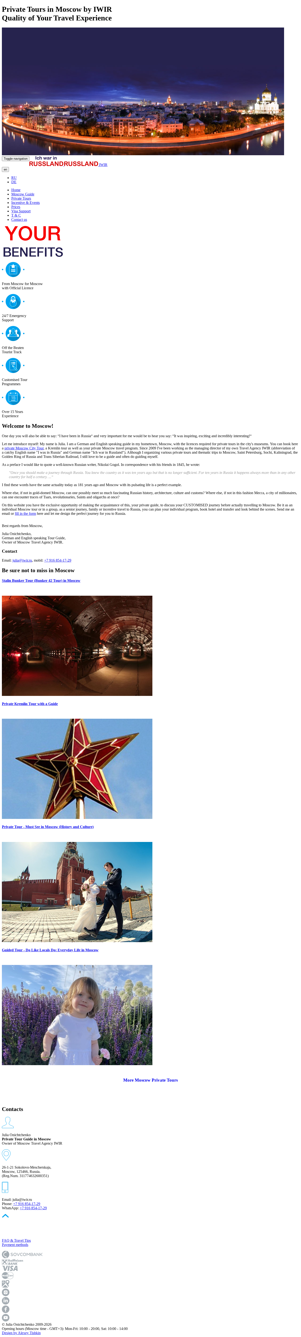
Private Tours (21, 198)
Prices (15, 207)
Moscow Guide (22, 194)
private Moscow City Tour (24, 448)
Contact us (19, 220)
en (5, 169)
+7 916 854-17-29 (57, 560)
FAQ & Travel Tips (16, 1240)
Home (15, 190)
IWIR (102, 165)
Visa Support (21, 211)
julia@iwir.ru (22, 560)
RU (14, 178)
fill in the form (25, 514)
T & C (16, 215)
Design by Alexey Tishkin (21, 1333)
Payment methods (15, 1245)
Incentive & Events (25, 203)
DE (13, 182)
